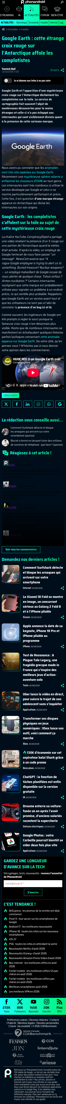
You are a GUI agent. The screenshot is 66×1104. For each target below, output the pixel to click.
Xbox (25, 744)
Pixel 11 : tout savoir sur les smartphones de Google (33, 920)
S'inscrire (33, 892)
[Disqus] (33, 502)
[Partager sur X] (6, 404)
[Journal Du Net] (18, 1048)
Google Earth (10, 395)
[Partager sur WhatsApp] (49, 404)
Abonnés (33, 1009)
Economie (34, 22)
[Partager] (62, 70)
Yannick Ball (8, 69)
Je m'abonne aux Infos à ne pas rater (32, 81)
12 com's (55, 70)
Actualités (32, 15)
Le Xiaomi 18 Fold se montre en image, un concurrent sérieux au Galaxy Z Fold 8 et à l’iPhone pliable (43, 604)
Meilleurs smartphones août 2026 (28, 987)
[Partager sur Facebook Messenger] (38, 404)
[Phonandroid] (8, 1073)
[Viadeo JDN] (18, 1062)
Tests (25, 685)
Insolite (44, 22)
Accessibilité (24, 1026)
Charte (13, 1026)
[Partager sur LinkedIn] (27, 404)
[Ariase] (48, 1062)
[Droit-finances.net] (18, 1055)
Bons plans (28, 768)
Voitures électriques (33, 826)
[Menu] (3, 2)
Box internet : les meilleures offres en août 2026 (33, 964)
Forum (44, 15)
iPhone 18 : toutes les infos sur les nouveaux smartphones (33, 933)
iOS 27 (12, 939)
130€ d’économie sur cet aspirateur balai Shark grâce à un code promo (43, 757)
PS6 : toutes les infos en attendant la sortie (33, 944)
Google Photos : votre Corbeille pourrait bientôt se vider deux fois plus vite (43, 840)
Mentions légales (26, 1023)
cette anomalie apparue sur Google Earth (31, 339)
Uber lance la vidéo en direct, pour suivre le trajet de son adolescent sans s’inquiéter (43, 699)
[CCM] (48, 1041)
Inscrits (46, 1009)
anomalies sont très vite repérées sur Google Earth (30, 170)
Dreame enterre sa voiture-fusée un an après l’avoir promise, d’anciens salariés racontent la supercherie (42, 813)
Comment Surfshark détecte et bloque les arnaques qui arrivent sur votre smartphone (43, 575)
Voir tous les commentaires (21, 549)
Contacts (55, 1020)
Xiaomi (26, 617)
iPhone (26, 646)
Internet (54, 22)
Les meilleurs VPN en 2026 (24, 991)
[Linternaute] (48, 1048)
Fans (6, 1009)
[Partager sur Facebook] (16, 404)
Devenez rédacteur (39, 1020)
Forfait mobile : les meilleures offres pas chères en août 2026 (31, 980)
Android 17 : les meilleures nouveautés (30, 926)
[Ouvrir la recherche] (62, 2)
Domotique (21, 22)
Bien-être (57, 15)
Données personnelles (48, 1023)
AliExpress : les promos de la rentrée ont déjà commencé (34, 912)
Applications (29, 710)
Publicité (12, 1023)
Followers (20, 1009)
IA (19, 15)
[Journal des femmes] (18, 1041)
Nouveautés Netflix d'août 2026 (27, 948)
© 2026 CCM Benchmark (44, 1026)
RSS (59, 1009)
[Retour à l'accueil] (33, 2)
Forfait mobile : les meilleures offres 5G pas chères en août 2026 (33, 972)
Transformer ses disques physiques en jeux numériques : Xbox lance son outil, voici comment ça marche (43, 728)
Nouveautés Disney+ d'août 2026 (28, 953)
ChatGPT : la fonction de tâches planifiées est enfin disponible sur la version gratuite (42, 784)
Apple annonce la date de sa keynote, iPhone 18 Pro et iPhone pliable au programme (43, 633)
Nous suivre (59, 404)
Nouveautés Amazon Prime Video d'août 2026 (35, 958)
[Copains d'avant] (48, 1055)
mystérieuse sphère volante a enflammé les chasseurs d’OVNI (32, 178)
